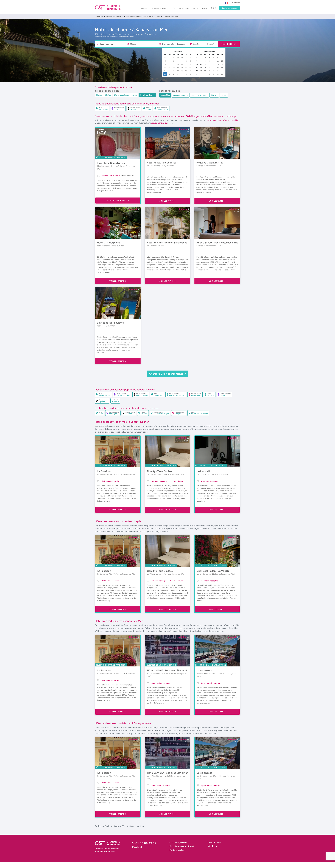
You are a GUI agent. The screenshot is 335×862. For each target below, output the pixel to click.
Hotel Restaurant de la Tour (162, 162)
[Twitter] (217, 846)
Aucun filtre (165, 95)
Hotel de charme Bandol (107, 166)
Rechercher (228, 44)
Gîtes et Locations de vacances (185, 8)
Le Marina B (203, 471)
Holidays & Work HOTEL (209, 162)
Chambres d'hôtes (159, 8)
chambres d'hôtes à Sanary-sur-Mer (222, 120)
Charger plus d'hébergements (166, 373)
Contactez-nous (214, 842)
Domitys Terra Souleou (160, 471)
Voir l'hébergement (117, 200)
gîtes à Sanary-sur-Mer (161, 123)
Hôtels (205, 8)
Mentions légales (176, 850)
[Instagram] (209, 846)
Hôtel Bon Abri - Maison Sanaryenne (167, 242)
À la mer (214, 95)
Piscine (224, 95)
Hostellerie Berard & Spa (111, 163)
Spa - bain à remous (199, 95)
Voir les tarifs (166, 201)
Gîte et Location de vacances (125, 95)
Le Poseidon (104, 471)
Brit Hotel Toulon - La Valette (213, 570)
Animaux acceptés (180, 95)
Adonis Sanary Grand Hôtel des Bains (217, 242)
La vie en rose (204, 670)
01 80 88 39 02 (145, 843)
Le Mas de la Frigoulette (110, 322)
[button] (226, 3)
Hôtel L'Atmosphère (108, 242)
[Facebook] (212, 846)
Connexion (236, 2)
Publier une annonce (229, 8)
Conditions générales (178, 842)
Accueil (144, 8)
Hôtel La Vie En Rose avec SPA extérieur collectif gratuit (178, 670)
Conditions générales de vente (182, 846)
